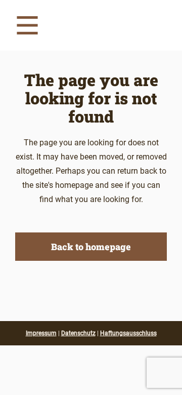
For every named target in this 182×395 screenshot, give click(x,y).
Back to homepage (91, 247)
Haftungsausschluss (128, 333)
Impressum (41, 333)
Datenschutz (78, 333)
